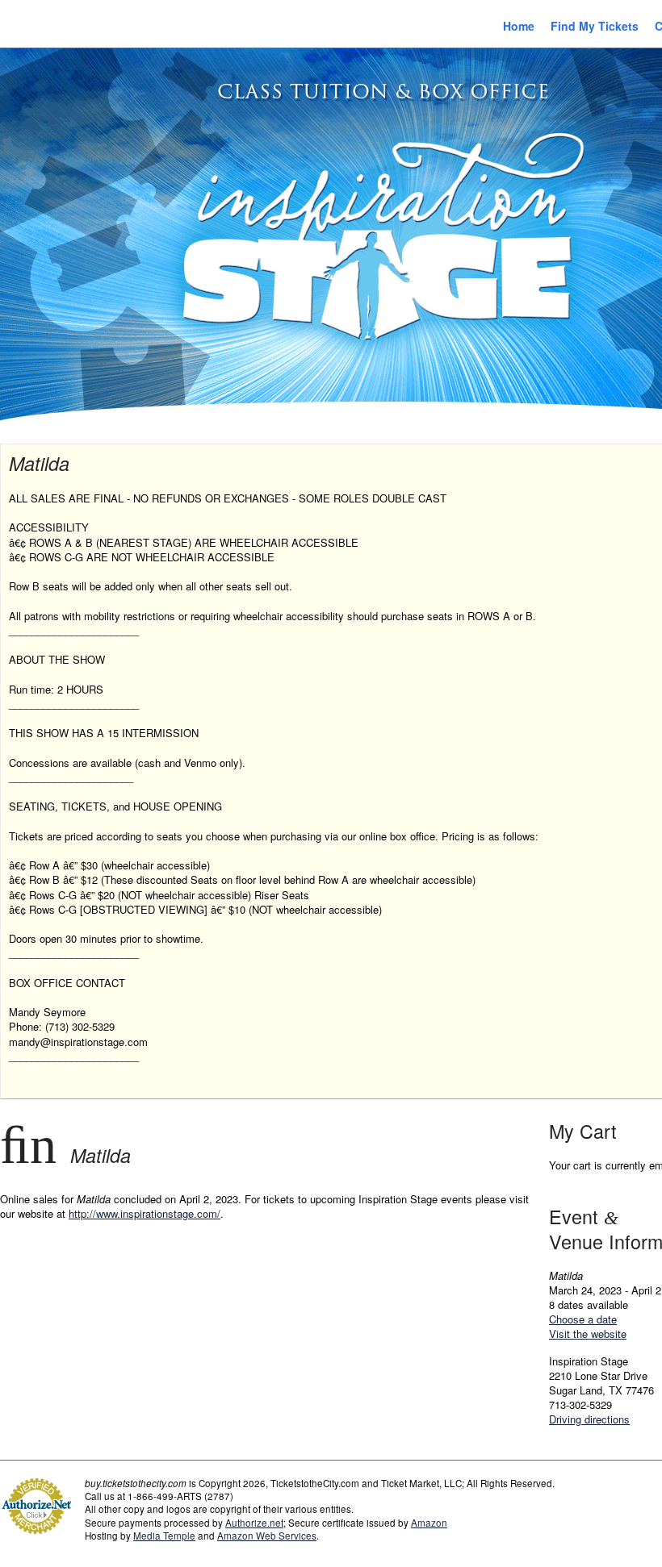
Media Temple (164, 1535)
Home (518, 26)
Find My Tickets (595, 26)
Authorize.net (254, 1522)
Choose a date (583, 1319)
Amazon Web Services (266, 1535)
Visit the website (587, 1333)
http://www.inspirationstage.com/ (144, 1213)
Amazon (429, 1522)
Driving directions (589, 1419)
